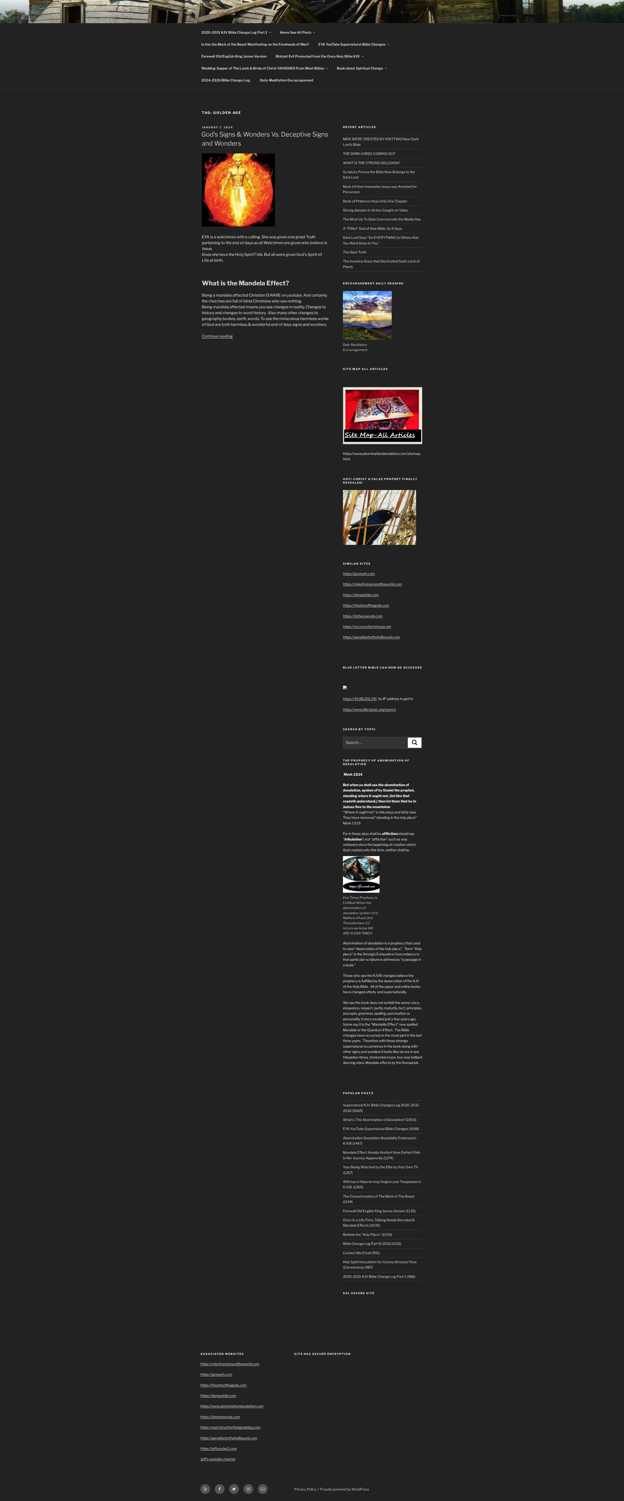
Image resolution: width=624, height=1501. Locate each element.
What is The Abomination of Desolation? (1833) (379, 1120)
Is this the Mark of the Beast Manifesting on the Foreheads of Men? (255, 44)
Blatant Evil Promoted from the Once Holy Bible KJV (318, 56)
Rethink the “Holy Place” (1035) (367, 1234)
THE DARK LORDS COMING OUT (369, 153)
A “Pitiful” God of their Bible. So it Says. (373, 228)
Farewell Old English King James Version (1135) (379, 1211)
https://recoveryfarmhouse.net (367, 626)
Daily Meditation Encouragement (286, 80)
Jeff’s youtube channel (217, 1459)
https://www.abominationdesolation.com (231, 1406)
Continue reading (217, 336)
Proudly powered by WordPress (344, 1489)
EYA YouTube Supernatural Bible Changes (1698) (381, 1129)
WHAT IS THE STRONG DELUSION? (371, 163)
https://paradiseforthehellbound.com (371, 637)
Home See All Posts (295, 32)
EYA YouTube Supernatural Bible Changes (351, 44)
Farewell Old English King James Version (233, 56)
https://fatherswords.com (363, 616)
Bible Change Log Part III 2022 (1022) (372, 1243)
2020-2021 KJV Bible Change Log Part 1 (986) (379, 1276)
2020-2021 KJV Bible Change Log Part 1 (234, 32)
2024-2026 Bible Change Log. (226, 80)
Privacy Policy (305, 1489)
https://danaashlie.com (361, 595)
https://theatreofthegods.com (366, 605)
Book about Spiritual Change (360, 68)
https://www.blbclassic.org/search (369, 709)
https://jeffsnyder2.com (218, 1448)
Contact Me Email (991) (361, 1253)
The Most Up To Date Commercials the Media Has (382, 219)
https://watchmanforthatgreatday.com (230, 1427)
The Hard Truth (354, 252)
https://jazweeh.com (359, 573)
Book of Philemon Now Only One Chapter (375, 201)
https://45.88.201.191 (360, 699)
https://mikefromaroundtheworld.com (372, 584)
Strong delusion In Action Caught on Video (375, 210)
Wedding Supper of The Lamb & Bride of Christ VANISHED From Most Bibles (262, 68)
